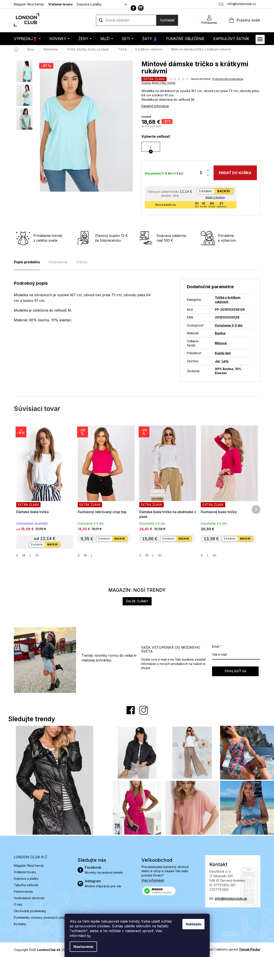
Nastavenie (83, 946)
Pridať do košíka (235, 173)
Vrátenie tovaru (60, 4)
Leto (225, 361)
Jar (217, 361)
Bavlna (220, 333)
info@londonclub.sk (231, 898)
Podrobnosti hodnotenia (227, 79)
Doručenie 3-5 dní (228, 325)
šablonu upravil (238, 949)
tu (88, 935)
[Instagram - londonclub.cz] (141, 8)
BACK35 (223, 191)
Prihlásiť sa (235, 671)
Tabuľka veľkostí (26, 885)
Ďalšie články (137, 601)
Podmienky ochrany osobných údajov (41, 917)
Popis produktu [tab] (27, 262)
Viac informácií (152, 880)
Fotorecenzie (23, 891)
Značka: (158, 82)
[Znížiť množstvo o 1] (207, 175)
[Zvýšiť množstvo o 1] (207, 170)
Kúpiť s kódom (215, 197)
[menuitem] (27, 38)
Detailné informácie (155, 106)
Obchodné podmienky (30, 911)
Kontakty (20, 924)
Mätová (221, 343)
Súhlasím (193, 924)
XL (37, 555)
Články (82, 262)
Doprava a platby (89, 4)
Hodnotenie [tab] (58, 262)
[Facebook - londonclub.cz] (133, 8)
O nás (18, 904)
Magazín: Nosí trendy (29, 4)
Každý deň (223, 353)
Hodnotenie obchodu (29, 898)
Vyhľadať (167, 20)
